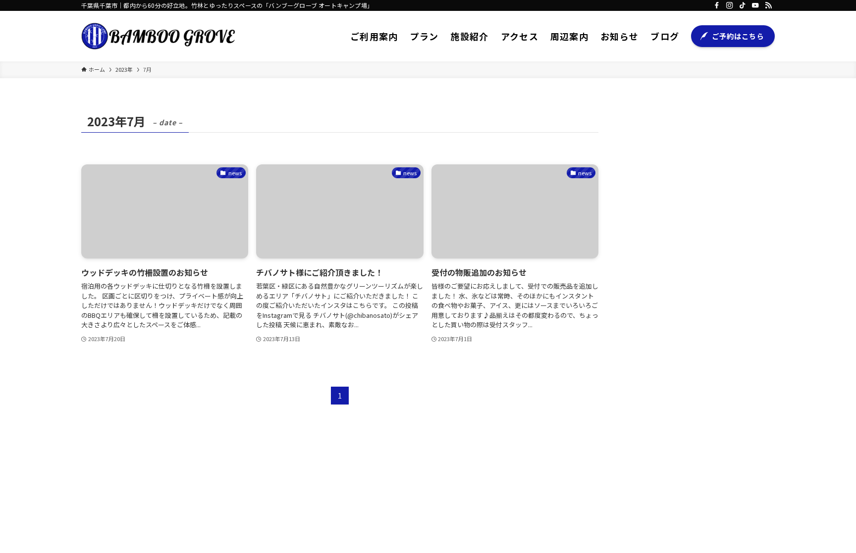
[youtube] (755, 5)
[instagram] (729, 5)
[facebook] (716, 5)
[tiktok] (742, 5)
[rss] (768, 5)
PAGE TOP (828, 527)
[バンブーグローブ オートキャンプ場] (158, 36)
